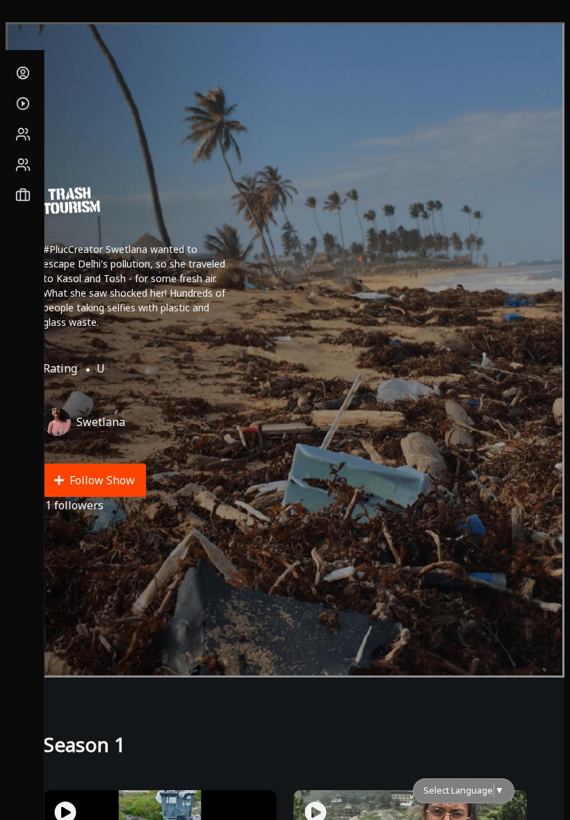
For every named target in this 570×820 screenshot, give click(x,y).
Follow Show (102, 480)
